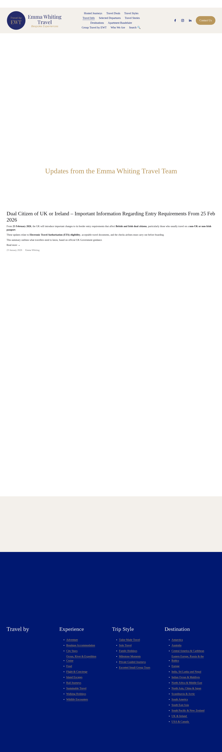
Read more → (13, 245)
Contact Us (205, 20)
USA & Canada (181, 721)
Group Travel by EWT (94, 27)
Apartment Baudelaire (120, 22)
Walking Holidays (76, 693)
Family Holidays (128, 650)
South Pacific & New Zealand (188, 710)
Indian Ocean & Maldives (186, 677)
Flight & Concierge (76, 671)
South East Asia (180, 704)
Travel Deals (113, 13)
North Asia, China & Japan (186, 688)
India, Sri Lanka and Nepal (186, 671)
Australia (176, 645)
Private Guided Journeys (132, 661)
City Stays (72, 650)
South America (180, 699)
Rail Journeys (73, 682)
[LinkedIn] (190, 20)
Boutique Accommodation (80, 645)
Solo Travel (125, 645)
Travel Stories (132, 17)
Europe (176, 666)
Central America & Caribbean (188, 650)
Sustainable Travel (76, 688)
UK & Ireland (179, 716)
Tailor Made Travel (129, 639)
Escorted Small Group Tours (134, 667)
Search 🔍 (135, 27)
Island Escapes (74, 677)
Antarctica (177, 639)
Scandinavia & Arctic (183, 693)
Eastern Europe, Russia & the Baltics (188, 658)
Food (69, 666)
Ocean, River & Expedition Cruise (81, 658)
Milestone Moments (130, 656)
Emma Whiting (32, 250)
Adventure (72, 639)
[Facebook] (175, 20)
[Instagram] (182, 20)
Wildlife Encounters (77, 699)
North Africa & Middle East (187, 682)
